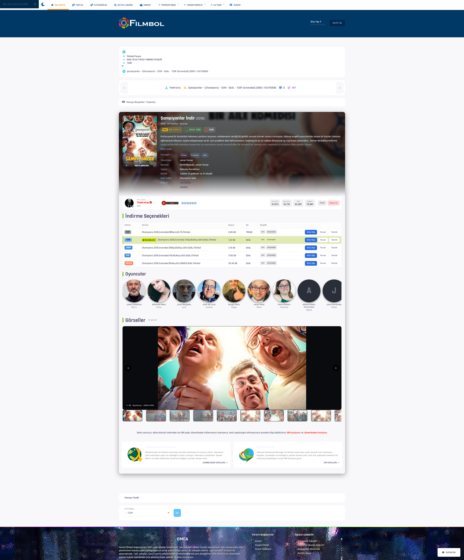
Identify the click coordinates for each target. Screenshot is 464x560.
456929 (184, 200)
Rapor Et (333, 216)
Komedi (194, 168)
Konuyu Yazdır (132, 510)
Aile (205, 168)
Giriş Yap (318, 23)
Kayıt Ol (337, 23)
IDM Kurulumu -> (331, 476)
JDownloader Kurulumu (315, 445)
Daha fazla (166, 162)
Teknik (334, 245)
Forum (323, 245)
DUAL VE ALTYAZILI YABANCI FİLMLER (144, 66)
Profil (322, 216)
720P (129, 73)
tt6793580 (185, 195)
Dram (184, 168)
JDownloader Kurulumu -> (215, 476)
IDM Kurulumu (294, 445)
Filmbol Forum (134, 58)
